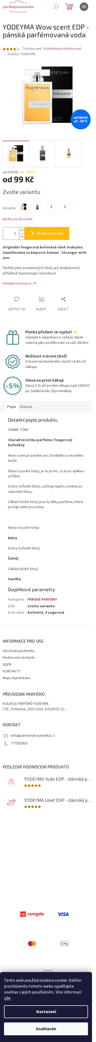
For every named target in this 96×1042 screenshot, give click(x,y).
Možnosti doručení (17, 219)
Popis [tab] (11, 407)
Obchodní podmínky (19, 651)
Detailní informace (17, 283)
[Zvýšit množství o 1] (21, 230)
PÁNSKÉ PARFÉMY (42, 599)
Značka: (21, 54)
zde (7, 998)
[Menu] (84, 6)
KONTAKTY (11, 671)
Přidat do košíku (50, 233)
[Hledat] (56, 6)
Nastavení (46, 1012)
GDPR (7, 664)
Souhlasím (46, 1029)
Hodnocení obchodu (19, 657)
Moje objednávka (16, 678)
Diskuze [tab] (26, 407)
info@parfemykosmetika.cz (33, 735)
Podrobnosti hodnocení (62, 48)
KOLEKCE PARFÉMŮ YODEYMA (26, 703)
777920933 (19, 743)
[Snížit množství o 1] (21, 236)
